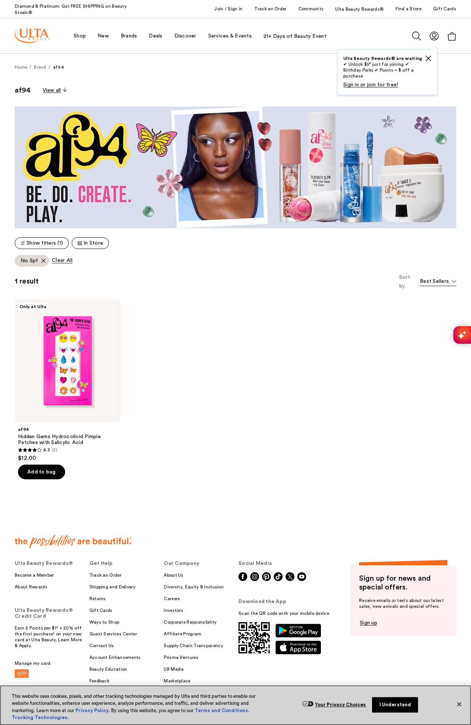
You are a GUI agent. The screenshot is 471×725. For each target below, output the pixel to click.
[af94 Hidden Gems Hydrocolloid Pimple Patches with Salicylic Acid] (67, 380)
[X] (428, 58)
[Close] (459, 704)
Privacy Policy (92, 710)
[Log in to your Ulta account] (434, 36)
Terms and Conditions (221, 710)
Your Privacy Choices (340, 704)
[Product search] (416, 36)
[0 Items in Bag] (451, 36)
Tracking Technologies (39, 717)
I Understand (395, 704)
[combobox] (438, 282)
